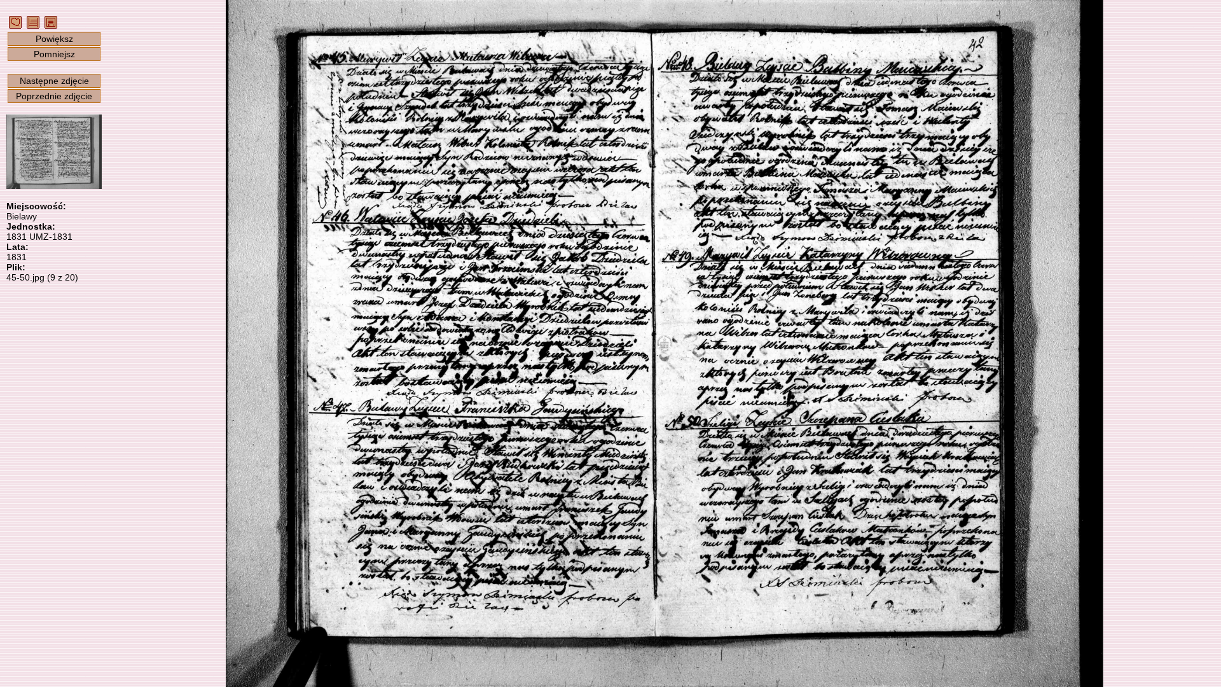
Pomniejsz (54, 54)
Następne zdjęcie (54, 81)
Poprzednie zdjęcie (54, 96)
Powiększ (54, 39)
